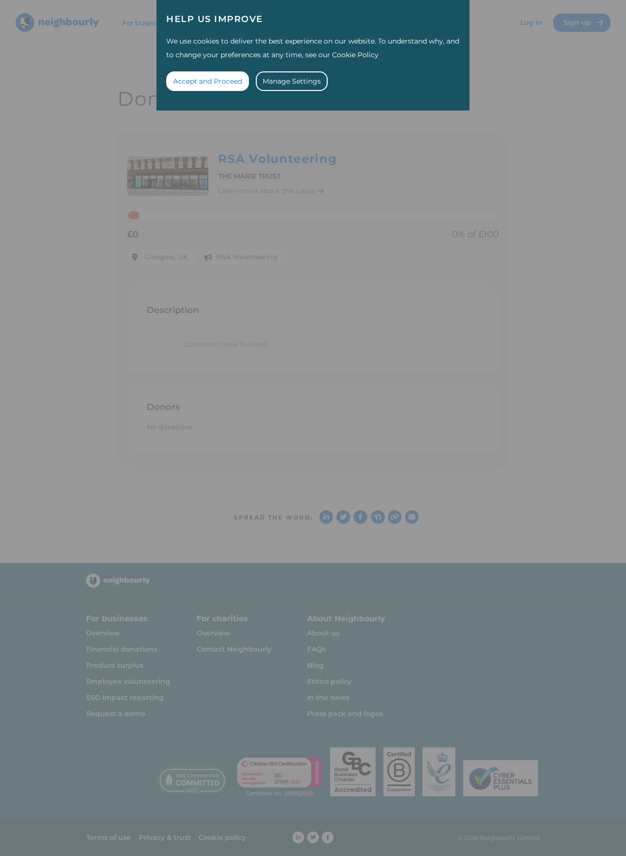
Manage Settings (292, 81)
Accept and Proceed (207, 81)
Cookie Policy (355, 54)
